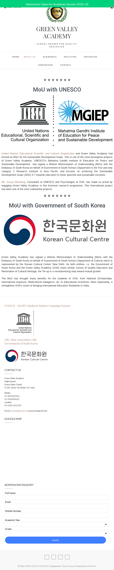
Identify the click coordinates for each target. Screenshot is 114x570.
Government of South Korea (21, 343)
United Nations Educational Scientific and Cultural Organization (38, 153)
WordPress (91, 566)
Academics (50, 57)
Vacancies (90, 57)
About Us (29, 57)
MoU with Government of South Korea (57, 205)
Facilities (70, 57)
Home (15, 57)
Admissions (45, 65)
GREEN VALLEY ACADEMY (57, 32)
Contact (65, 65)
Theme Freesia (68, 566)
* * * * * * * (57, 80)
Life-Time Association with (20, 339)
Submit (55, 540)
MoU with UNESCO (57, 89)
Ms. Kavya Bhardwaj (13, 182)
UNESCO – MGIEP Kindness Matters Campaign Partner (37, 305)
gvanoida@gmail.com (19, 411)
